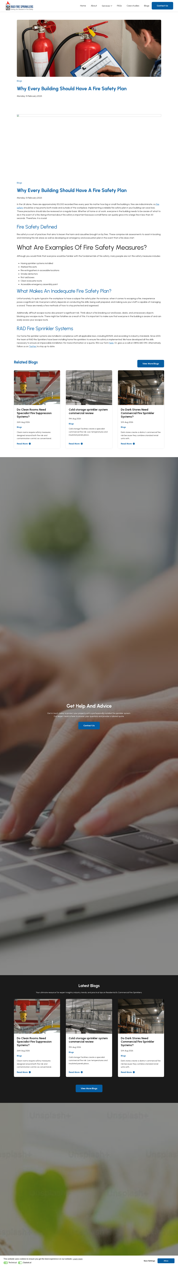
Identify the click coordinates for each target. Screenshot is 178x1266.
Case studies (133, 5)
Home (83, 5)
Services (106, 5)
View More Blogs (150, 363)
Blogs (146, 5)
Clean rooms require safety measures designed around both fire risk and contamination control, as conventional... (34, 435)
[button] (6, 1262)
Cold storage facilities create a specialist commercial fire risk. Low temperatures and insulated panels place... (88, 432)
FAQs (119, 5)
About (94, 5)
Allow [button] (166, 1261)
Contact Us (162, 5)
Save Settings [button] (149, 1261)
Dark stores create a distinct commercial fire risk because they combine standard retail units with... (141, 435)
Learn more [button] (78, 1259)
